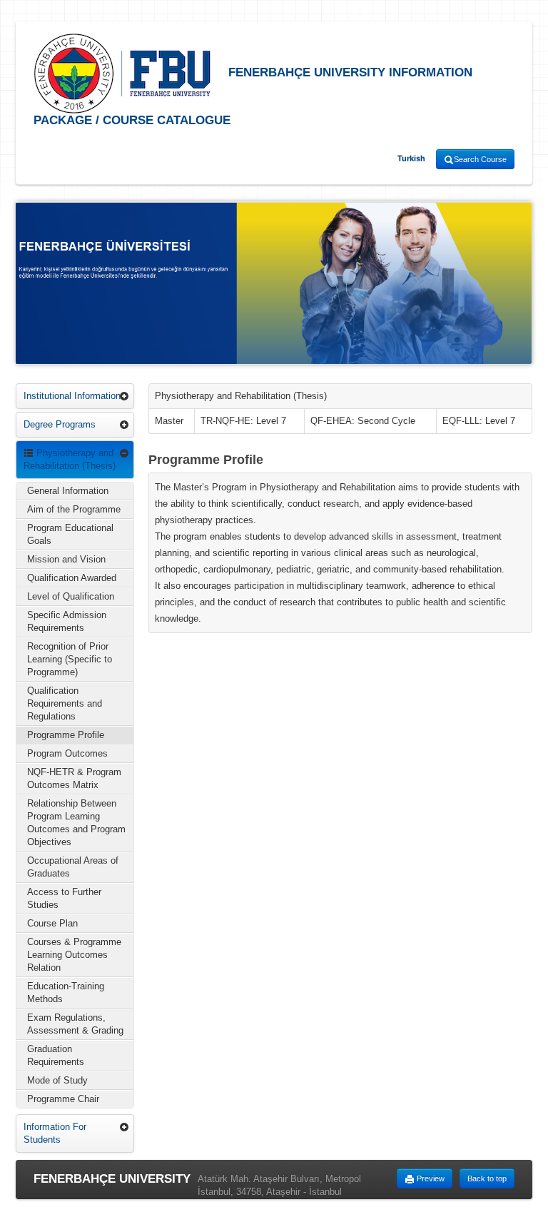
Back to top (487, 1178)
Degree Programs (60, 424)
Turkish (411, 158)
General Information (67, 490)
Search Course (480, 159)
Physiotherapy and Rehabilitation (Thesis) (70, 459)
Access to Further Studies (64, 898)
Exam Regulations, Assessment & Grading (75, 1024)
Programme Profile (65, 734)
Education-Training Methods (65, 992)
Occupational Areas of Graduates (72, 867)
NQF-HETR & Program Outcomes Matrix (74, 778)
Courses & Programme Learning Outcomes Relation (74, 954)
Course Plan (52, 923)
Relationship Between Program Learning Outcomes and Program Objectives (76, 822)
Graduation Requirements (55, 1055)
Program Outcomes (67, 753)
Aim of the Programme (74, 509)
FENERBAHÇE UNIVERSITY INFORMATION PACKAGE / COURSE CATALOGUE (253, 96)
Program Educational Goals (70, 534)
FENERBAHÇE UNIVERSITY (112, 1179)
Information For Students (55, 1133)
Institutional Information (72, 395)
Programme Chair (63, 1099)
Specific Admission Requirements (66, 621)
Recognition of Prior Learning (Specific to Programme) (69, 659)
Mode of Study (57, 1080)
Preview (430, 1178)
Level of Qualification (70, 596)
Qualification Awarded (71, 577)
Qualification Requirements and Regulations (64, 703)
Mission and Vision (66, 559)
